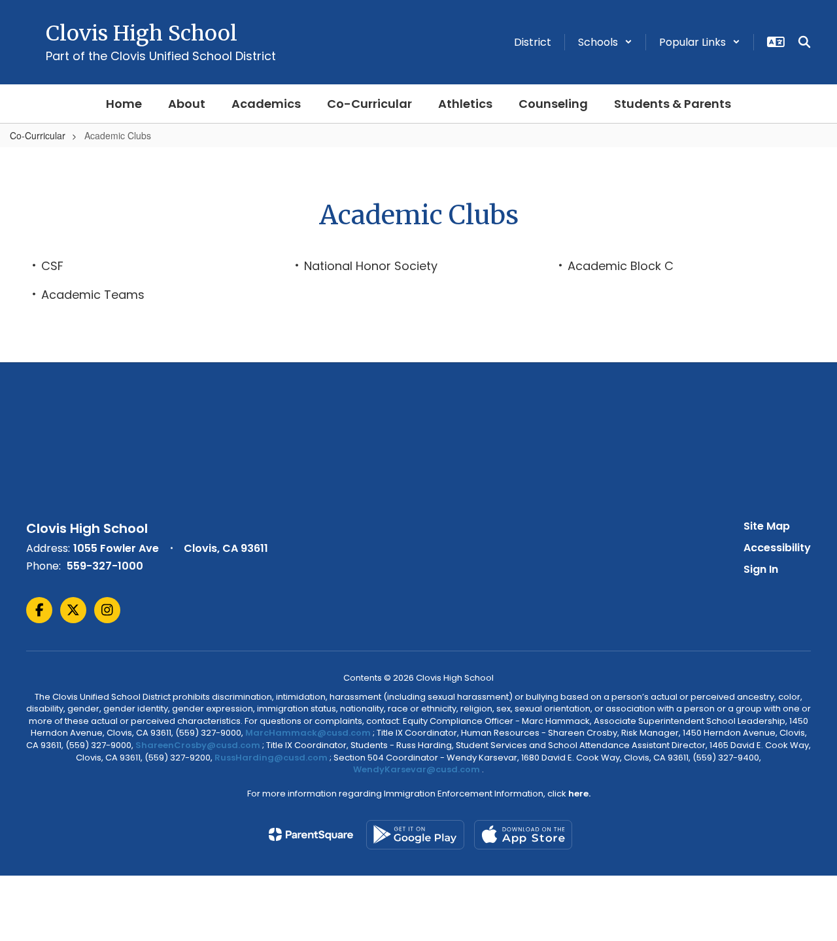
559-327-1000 (105, 565)
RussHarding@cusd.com (271, 757)
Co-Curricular (37, 135)
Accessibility (777, 547)
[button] (605, 42)
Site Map (766, 526)
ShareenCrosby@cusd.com (197, 745)
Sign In (760, 569)
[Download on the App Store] (523, 834)
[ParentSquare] (310, 834)
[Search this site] (804, 41)
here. (579, 793)
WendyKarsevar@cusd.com (417, 769)
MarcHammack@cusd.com (308, 733)
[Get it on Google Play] (415, 834)
